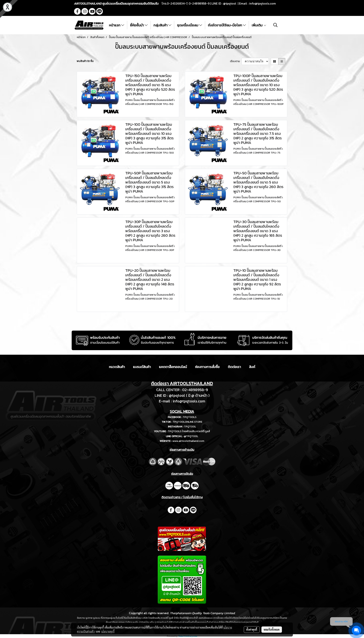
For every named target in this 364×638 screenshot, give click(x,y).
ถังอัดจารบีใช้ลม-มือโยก (225, 25)
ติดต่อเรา (234, 366)
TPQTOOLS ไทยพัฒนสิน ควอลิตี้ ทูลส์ (189, 431)
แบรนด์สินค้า (142, 366)
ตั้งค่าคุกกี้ (251, 629)
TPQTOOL (190, 427)
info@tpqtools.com (262, 3)
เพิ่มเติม (257, 25)
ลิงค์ (252, 366)
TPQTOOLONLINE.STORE (187, 422)
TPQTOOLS (189, 417)
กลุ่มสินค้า (161, 25)
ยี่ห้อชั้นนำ (137, 25)
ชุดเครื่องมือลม (188, 25)
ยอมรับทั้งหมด (272, 629)
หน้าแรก (115, 25)
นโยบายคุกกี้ (108, 631)
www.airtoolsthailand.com (188, 441)
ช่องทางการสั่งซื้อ (207, 366)
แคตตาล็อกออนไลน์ (173, 366)
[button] (275, 25)
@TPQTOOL (191, 436)
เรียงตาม (236, 61)
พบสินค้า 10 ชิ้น (85, 61)
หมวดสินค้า (117, 366)
